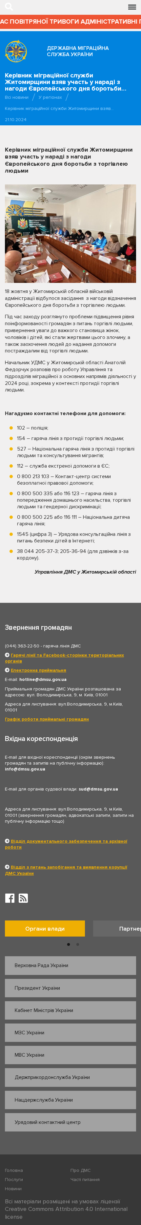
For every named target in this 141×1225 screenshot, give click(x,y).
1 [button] (68, 944)
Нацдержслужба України (44, 1100)
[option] (49, 930)
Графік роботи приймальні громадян (47, 719)
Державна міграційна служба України (78, 51)
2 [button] (77, 944)
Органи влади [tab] (45, 928)
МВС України (29, 1055)
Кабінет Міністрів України (44, 1010)
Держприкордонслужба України (52, 1077)
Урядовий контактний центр (48, 1122)
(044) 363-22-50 (22, 646)
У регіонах (50, 97)
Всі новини (17, 97)
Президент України (37, 988)
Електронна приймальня (38, 670)
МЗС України (29, 1032)
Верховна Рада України (41, 965)
